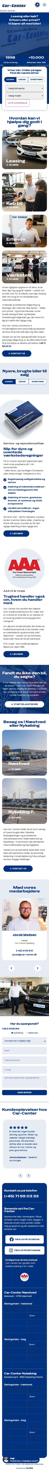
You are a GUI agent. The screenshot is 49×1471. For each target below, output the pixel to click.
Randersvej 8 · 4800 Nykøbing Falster (23, 1377)
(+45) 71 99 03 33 (21, 1196)
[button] (11, 968)
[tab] (10, 79)
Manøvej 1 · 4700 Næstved (18, 1296)
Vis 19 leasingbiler (17, 102)
